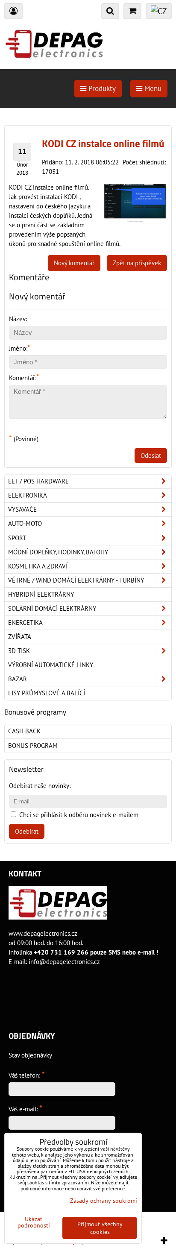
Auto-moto (25, 523)
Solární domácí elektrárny (52, 608)
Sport (17, 538)
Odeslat (151, 455)
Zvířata (19, 637)
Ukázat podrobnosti (34, 1222)
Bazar (17, 679)
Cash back (24, 731)
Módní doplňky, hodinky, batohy (58, 552)
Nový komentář (74, 263)
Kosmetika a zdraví (37, 566)
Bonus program (33, 745)
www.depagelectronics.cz (43, 933)
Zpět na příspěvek (137, 263)
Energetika (25, 622)
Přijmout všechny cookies (100, 1228)
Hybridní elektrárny (41, 594)
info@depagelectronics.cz (64, 962)
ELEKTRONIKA (27, 495)
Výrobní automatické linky (50, 665)
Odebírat (26, 831)
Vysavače (22, 509)
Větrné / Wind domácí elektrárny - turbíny (76, 580)
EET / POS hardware (38, 481)
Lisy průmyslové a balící (46, 693)
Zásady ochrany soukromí (103, 1200)
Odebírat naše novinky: (39, 786)
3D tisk (19, 651)
